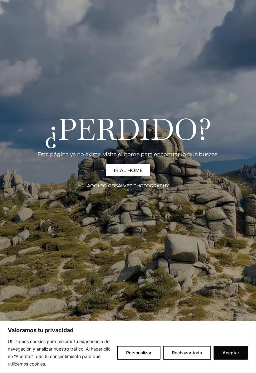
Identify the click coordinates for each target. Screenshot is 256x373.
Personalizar (138, 352)
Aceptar (231, 352)
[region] (128, 347)
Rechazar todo (187, 352)
